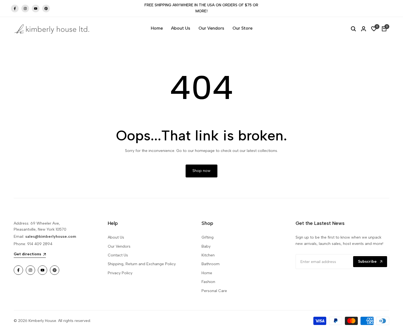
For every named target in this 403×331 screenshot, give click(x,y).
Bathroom (211, 264)
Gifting (208, 237)
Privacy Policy (120, 273)
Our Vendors (119, 246)
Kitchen (208, 255)
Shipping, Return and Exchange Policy (142, 264)
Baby (206, 246)
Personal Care (214, 290)
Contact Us (118, 255)
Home (207, 273)
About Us (116, 237)
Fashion (208, 281)
